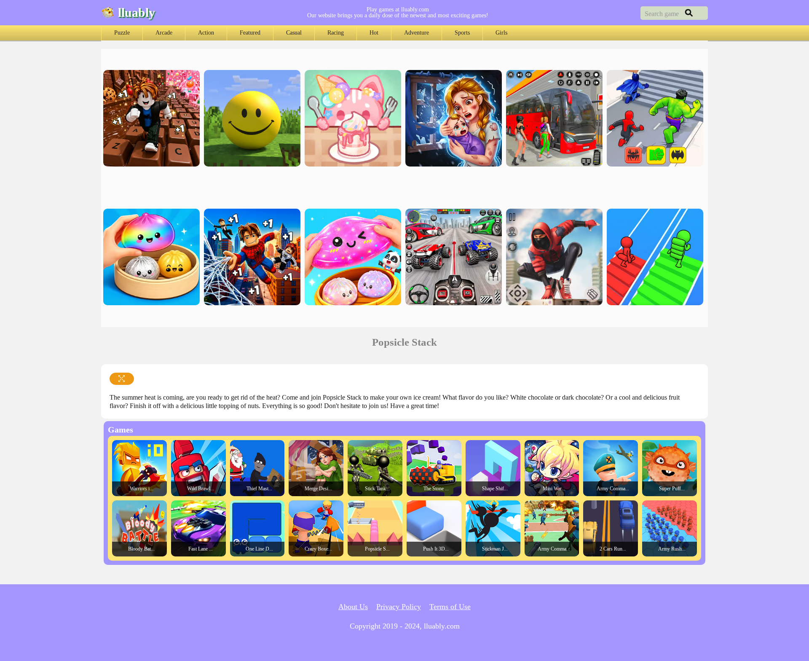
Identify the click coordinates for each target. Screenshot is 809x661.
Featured (250, 33)
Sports (462, 33)
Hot (374, 33)
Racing (335, 33)
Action (206, 33)
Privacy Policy (398, 606)
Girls (501, 33)
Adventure (416, 33)
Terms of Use (450, 606)
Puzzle (122, 33)
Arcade (163, 33)
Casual (294, 33)
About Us (353, 606)
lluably (136, 12)
